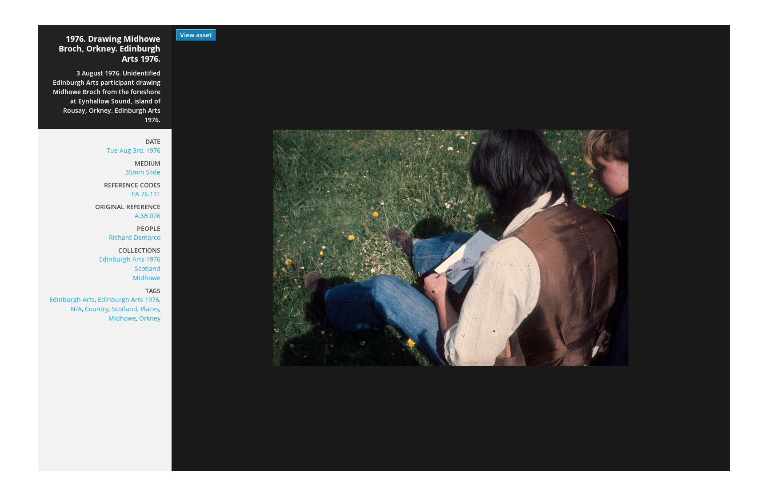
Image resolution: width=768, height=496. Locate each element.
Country (96, 309)
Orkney (149, 318)
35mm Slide (142, 172)
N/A (76, 309)
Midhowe (146, 278)
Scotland (147, 268)
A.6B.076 (147, 215)
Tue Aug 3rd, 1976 (133, 150)
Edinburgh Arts (72, 299)
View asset (196, 35)
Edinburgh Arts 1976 (129, 259)
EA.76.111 (146, 194)
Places (149, 309)
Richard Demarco (134, 237)
